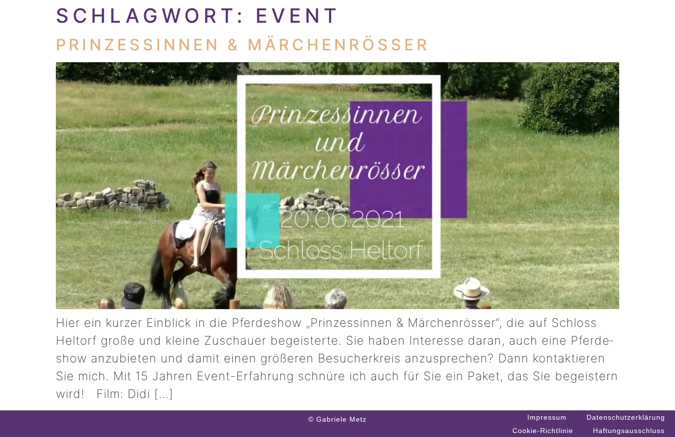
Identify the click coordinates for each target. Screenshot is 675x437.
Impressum (547, 417)
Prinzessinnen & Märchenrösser (243, 44)
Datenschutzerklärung (626, 417)
